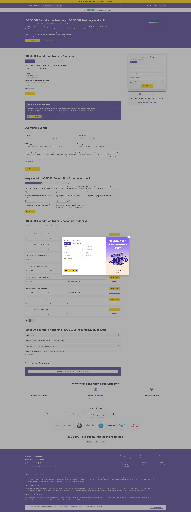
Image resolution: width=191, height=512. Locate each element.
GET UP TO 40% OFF (71, 271)
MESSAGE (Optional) (68, 258)
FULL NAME (66, 246)
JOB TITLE (86, 252)
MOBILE (65, 252)
